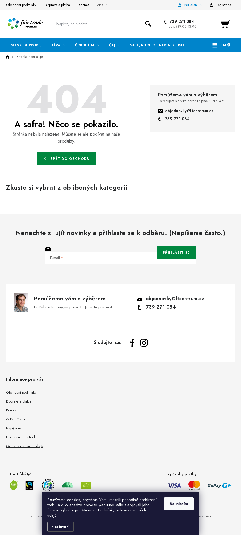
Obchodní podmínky (21, 5)
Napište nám (15, 428)
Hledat (148, 24)
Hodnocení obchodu (21, 437)
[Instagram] (144, 343)
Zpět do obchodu (70, 158)
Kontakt (84, 5)
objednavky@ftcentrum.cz (189, 110)
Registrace (223, 5)
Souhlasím (179, 504)
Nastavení (61, 526)
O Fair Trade (15, 419)
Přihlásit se (176, 252)
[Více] (221, 45)
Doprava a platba (57, 5)
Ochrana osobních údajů (24, 446)
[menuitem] (26, 45)
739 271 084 (181, 21)
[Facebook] (132, 343)
